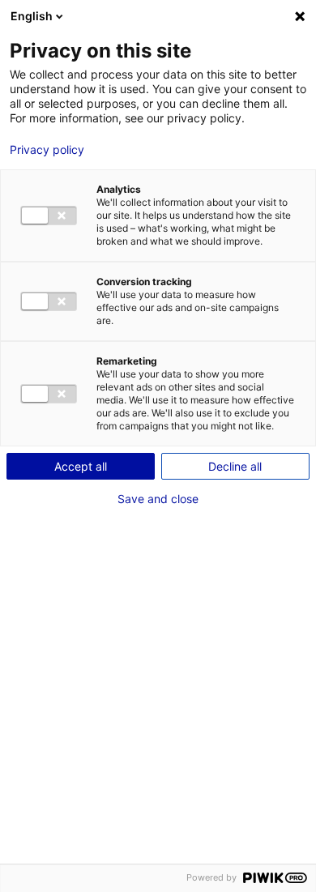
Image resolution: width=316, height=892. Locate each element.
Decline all (235, 466)
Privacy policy (47, 149)
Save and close (158, 499)
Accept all (80, 466)
